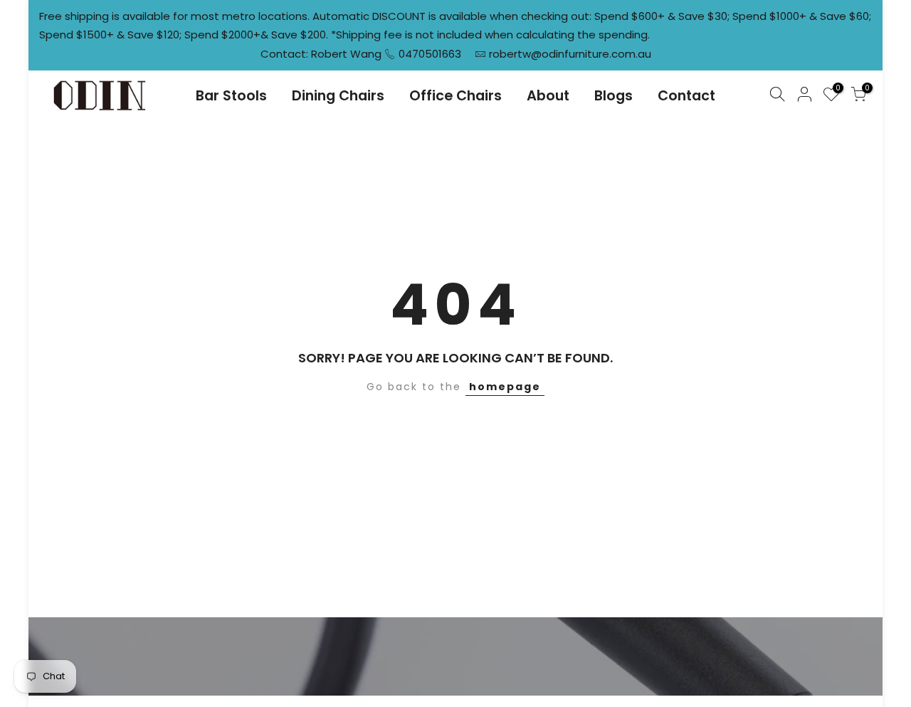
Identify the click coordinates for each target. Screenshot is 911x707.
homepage (505, 386)
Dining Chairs (338, 95)
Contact (686, 95)
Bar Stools (231, 95)
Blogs (613, 95)
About (548, 95)
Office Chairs (455, 95)
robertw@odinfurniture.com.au (570, 53)
